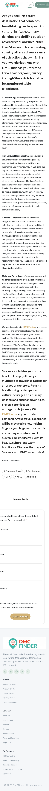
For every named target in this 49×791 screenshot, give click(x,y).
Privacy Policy (8, 733)
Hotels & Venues (9, 698)
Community (7, 774)
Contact (6, 729)
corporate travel (14, 471)
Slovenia (32, 476)
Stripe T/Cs (7, 742)
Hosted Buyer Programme (12, 769)
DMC (8, 476)
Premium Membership (11, 760)
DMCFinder (29, 327)
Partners (6, 725)
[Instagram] (10, 671)
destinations (34, 471)
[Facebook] (16, 671)
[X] (22, 671)
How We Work (8, 720)
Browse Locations (9, 684)
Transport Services (10, 702)
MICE (19, 476)
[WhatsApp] (28, 671)
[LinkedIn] (5, 671)
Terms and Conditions (11, 738)
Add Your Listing (9, 756)
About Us (6, 716)
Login (30, 5)
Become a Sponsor (10, 765)
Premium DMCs (9, 689)
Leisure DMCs (8, 693)
